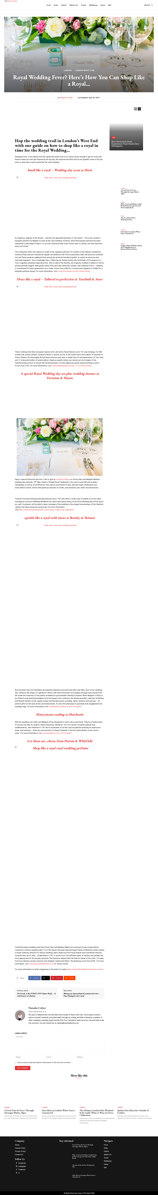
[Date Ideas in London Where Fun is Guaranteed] (115, 233)
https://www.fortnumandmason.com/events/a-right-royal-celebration (46, 510)
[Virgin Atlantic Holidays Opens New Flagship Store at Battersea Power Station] (115, 247)
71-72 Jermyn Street (83, 366)
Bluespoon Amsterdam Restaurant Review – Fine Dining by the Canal (82, 994)
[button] (149, 5)
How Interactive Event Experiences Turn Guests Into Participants (125, 143)
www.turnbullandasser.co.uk (63, 366)
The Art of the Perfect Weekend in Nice (128, 219)
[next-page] (139, 108)
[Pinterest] (16, 1169)
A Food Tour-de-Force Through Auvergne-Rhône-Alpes (130, 192)
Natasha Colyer (66, 98)
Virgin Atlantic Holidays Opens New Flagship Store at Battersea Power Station (131, 247)
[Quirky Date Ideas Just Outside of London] (135, 1092)
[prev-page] (135, 108)
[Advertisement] (59, 120)
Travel (122, 202)
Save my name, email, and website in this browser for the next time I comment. (44, 1062)
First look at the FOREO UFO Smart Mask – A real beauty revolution (36, 994)
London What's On (84, 70)
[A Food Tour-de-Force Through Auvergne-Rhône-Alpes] (115, 192)
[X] (16, 1172)
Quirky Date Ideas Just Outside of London (133, 1111)
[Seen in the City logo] (13, 5)
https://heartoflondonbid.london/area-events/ (85, 969)
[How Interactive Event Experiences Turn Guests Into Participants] (126, 127)
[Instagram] (16, 1166)
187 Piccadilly (65, 733)
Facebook (22, 1163)
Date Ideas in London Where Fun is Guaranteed (130, 233)
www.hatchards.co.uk (51, 733)
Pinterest (21, 1170)
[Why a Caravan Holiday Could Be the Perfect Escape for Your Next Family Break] (115, 206)
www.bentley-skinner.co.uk (59, 707)
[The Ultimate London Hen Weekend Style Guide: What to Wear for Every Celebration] (97, 1092)
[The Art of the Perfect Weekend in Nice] (115, 220)
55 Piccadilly (76, 707)
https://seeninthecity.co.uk (37, 1011)
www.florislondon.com (67, 271)
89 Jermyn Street (83, 271)
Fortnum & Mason (63, 479)
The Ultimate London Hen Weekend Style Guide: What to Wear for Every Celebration (96, 1113)
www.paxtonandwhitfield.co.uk (41, 964)
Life (113, 137)
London (68, 70)
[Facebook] (16, 1163)
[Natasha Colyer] (20, 1015)
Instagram (22, 1166)
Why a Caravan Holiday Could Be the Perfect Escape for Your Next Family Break (131, 206)
